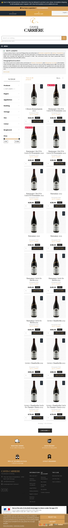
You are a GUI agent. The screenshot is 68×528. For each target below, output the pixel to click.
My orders (43, 482)
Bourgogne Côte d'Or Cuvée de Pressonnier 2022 (34, 194)
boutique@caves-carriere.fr (11, 484)
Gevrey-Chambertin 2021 (34, 363)
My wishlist (44, 489)
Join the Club (55, 479)
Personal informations (44, 478)
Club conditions (56, 482)
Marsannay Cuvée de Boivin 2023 (34, 279)
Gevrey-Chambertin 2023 (56, 363)
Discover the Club (57, 476)
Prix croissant (60, 78)
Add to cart (37, 121)
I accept (52, 522)
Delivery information (33, 479)
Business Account (32, 497)
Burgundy (17, 54)
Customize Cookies (19, 526)
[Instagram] (6, 490)
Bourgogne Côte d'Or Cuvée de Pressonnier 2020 (34, 152)
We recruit (32, 501)
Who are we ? (33, 476)
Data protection (34, 491)
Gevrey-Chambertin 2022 (56, 321)
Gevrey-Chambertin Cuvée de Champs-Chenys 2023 (34, 406)
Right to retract (34, 494)
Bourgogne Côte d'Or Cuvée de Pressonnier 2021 (56, 110)
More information (8, 526)
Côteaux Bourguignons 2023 (34, 110)
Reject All (52, 517)
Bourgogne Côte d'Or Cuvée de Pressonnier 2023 (56, 152)
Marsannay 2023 (56, 236)
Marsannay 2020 (34, 236)
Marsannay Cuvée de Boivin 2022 (56, 279)
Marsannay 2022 (56, 194)
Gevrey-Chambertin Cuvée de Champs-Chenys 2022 (56, 406)
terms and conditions (32, 484)
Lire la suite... (6, 72)
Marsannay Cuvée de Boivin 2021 (34, 321)
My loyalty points (43, 485)
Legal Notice (33, 488)
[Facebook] (2, 490)
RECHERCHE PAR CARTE (8, 41)
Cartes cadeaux (45, 492)
